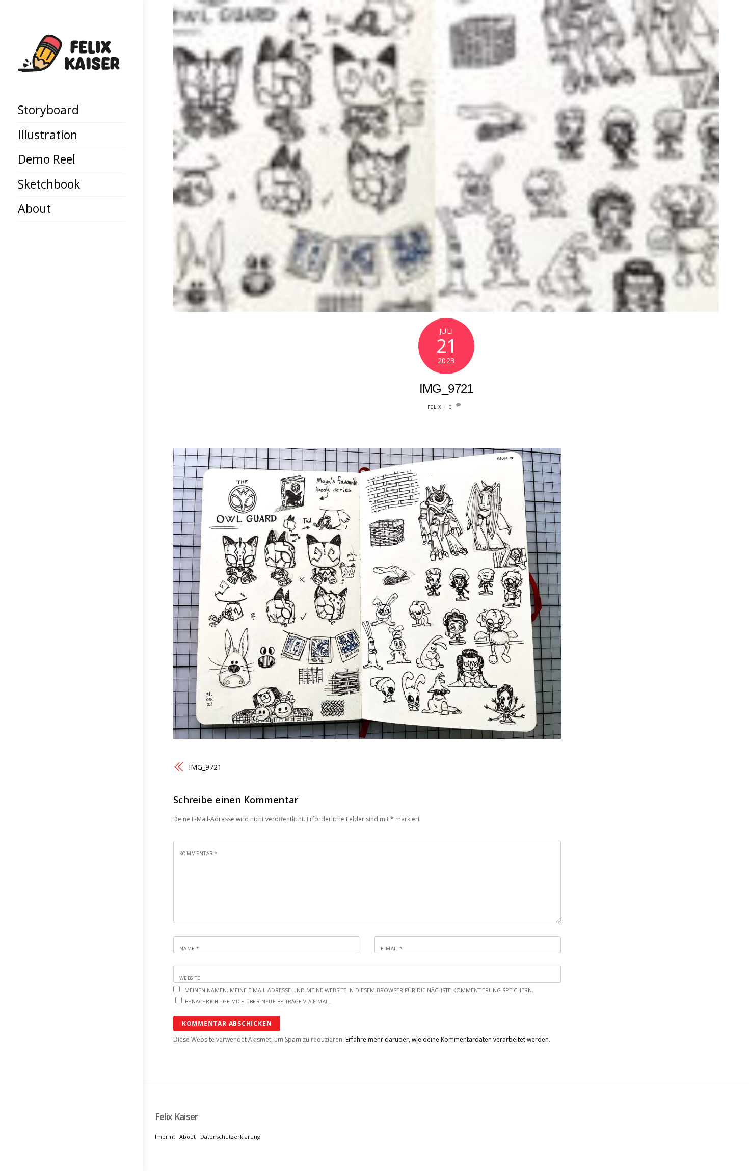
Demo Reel (46, 159)
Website (190, 978)
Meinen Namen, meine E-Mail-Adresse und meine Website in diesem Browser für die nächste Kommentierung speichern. (358, 990)
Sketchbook (49, 184)
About (34, 208)
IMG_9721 (446, 388)
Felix (434, 407)
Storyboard (48, 109)
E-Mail (391, 948)
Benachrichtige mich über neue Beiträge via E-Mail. (258, 1001)
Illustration (47, 134)
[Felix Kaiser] (69, 64)
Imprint (165, 1136)
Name (189, 948)
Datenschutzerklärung (230, 1136)
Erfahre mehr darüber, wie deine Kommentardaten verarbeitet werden (447, 1039)
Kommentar (198, 853)
